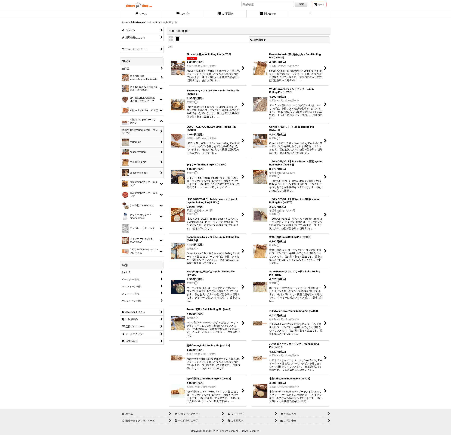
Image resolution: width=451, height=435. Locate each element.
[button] (310, 14)
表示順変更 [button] (260, 39)
